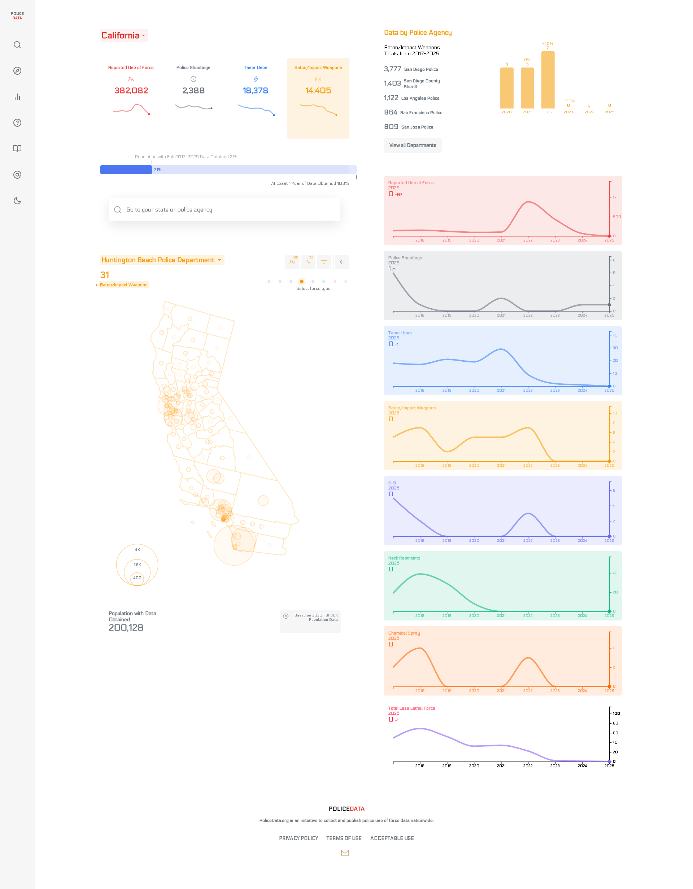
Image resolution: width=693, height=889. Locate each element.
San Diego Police (421, 69)
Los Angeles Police (420, 98)
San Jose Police (417, 127)
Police (17, 16)
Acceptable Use (392, 838)
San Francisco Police (421, 112)
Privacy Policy (298, 838)
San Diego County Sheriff (422, 83)
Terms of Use (344, 838)
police (347, 808)
